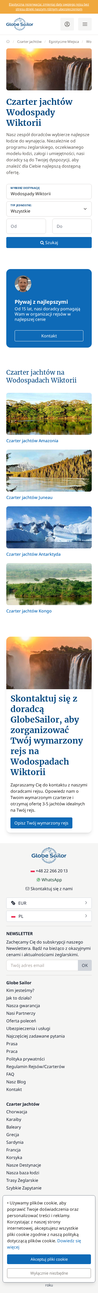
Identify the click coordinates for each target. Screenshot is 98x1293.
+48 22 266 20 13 (52, 871)
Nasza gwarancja (23, 1005)
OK (85, 965)
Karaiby (13, 1119)
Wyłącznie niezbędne (49, 1273)
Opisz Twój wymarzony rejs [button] (41, 823)
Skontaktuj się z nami (52, 889)
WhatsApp (52, 880)
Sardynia (15, 1142)
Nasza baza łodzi (22, 1173)
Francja (13, 1150)
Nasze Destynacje (23, 1165)
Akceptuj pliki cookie (49, 1259)
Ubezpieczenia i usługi (28, 1028)
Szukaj (51, 242)
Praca (12, 1051)
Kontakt (49, 336)
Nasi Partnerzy (20, 1013)
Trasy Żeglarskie (22, 1180)
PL (21, 916)
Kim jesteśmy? (20, 990)
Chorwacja (16, 1112)
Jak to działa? (19, 998)
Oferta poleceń (21, 1021)
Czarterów (54, 1066)
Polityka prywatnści (25, 1059)
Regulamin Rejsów (24, 1066)
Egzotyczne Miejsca (64, 41)
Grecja (12, 1134)
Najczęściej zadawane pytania (35, 1036)
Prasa (12, 1044)
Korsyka (14, 1157)
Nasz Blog (16, 1082)
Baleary (13, 1127)
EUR (22, 903)
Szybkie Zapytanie (24, 1188)
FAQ (10, 1074)
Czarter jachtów (29, 41)
